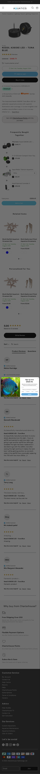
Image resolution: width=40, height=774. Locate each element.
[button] (32, 7)
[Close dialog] (38, 378)
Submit (29, 394)
